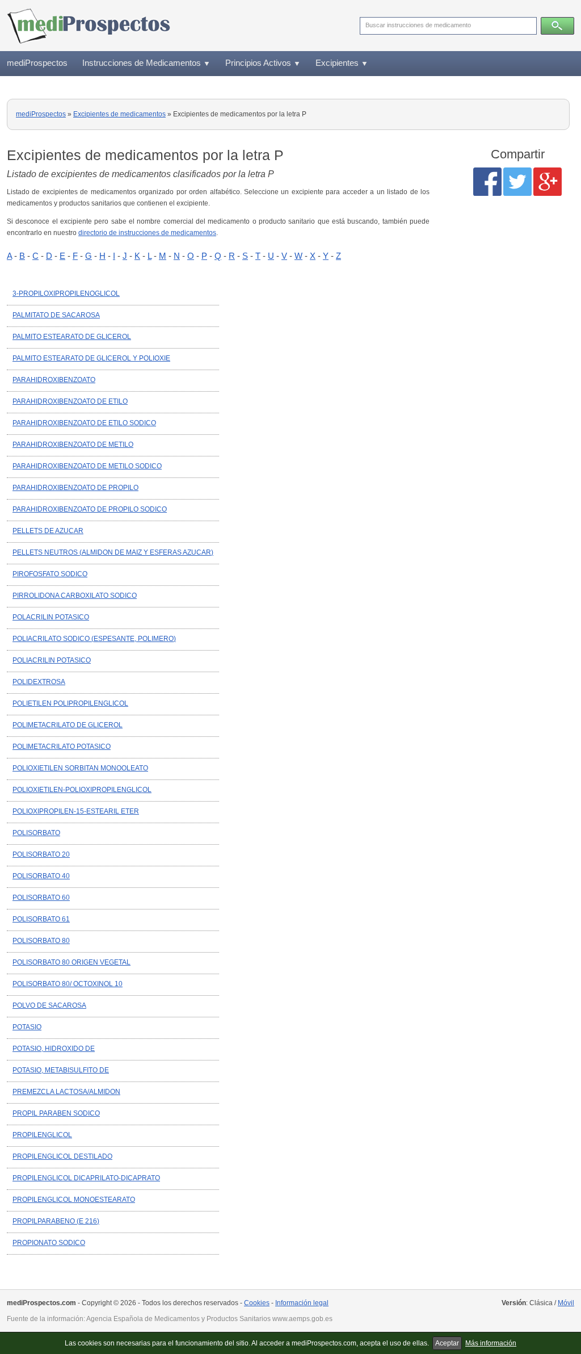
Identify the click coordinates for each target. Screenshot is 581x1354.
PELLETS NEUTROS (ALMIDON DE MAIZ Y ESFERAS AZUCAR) (112, 552)
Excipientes (341, 63)
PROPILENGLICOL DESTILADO (62, 1156)
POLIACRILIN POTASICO (51, 660)
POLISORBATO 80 (41, 941)
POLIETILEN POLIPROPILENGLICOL (70, 703)
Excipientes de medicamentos (119, 114)
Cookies (257, 1303)
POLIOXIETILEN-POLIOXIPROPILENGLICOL (81, 790)
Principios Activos (263, 63)
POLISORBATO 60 (41, 898)
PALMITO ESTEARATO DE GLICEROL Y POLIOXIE (91, 358)
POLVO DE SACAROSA (49, 1005)
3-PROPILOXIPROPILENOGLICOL (66, 293)
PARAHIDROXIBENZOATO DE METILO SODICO (87, 466)
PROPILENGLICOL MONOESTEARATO (73, 1200)
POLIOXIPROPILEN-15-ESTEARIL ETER (75, 811)
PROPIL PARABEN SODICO (56, 1113)
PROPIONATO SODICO (48, 1243)
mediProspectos (37, 63)
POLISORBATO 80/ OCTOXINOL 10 (67, 984)
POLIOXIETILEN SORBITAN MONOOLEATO (80, 768)
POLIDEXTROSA (38, 682)
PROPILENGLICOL (42, 1135)
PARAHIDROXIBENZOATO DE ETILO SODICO (84, 423)
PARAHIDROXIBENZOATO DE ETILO (70, 401)
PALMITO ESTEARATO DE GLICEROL (71, 337)
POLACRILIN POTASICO (50, 617)
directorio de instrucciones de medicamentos (147, 233)
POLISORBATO (36, 833)
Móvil (566, 1303)
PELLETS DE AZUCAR (47, 531)
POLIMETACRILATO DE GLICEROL (67, 725)
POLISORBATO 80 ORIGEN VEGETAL (71, 962)
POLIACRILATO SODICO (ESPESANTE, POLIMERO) (94, 639)
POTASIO (26, 1027)
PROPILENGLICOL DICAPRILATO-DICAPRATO (86, 1178)
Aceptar (447, 1343)
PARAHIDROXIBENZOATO (53, 380)
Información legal (302, 1303)
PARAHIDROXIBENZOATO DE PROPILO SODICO (89, 509)
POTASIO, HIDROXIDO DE (53, 1049)
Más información (490, 1343)
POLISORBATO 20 (41, 854)
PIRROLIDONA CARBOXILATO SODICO (74, 596)
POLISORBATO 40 (41, 876)
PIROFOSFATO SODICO (49, 574)
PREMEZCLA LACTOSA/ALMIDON (66, 1092)
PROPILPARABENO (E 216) (55, 1221)
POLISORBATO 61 (41, 919)
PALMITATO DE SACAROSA (56, 315)
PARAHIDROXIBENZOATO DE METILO (72, 444)
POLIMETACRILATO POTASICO (61, 747)
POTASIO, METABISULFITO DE (60, 1070)
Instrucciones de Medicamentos (146, 63)
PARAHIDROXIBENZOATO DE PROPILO (75, 488)
